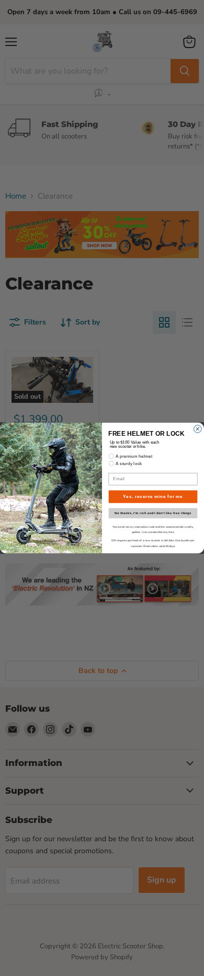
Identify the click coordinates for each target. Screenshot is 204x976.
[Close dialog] (198, 429)
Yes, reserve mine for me (153, 496)
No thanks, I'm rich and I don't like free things (153, 513)
